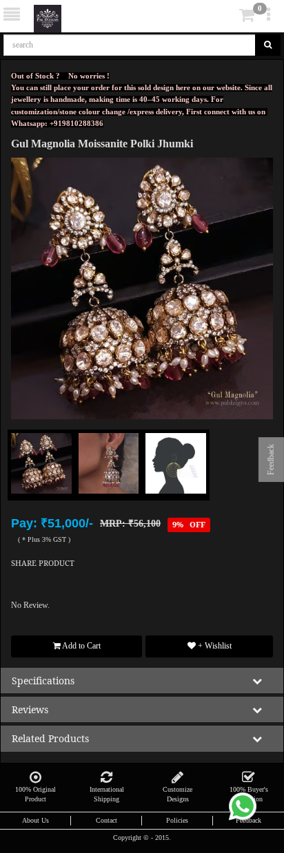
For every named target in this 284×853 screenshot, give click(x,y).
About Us (35, 820)
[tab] (228, 15)
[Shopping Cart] (226, 18)
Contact (106, 820)
